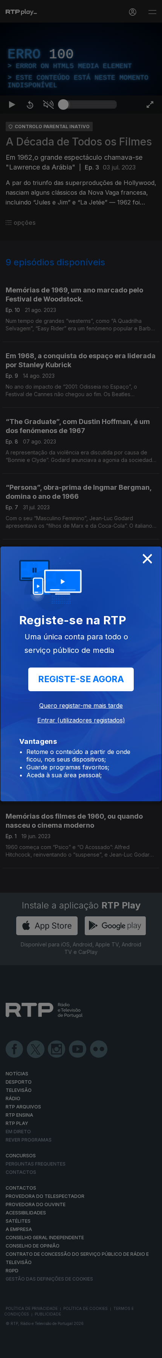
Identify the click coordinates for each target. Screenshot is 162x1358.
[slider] (90, 1349)
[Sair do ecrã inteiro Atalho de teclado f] (150, 1349)
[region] (81, 679)
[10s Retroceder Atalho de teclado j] (30, 1349)
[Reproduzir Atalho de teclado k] (12, 1349)
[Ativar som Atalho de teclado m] (48, 1349)
